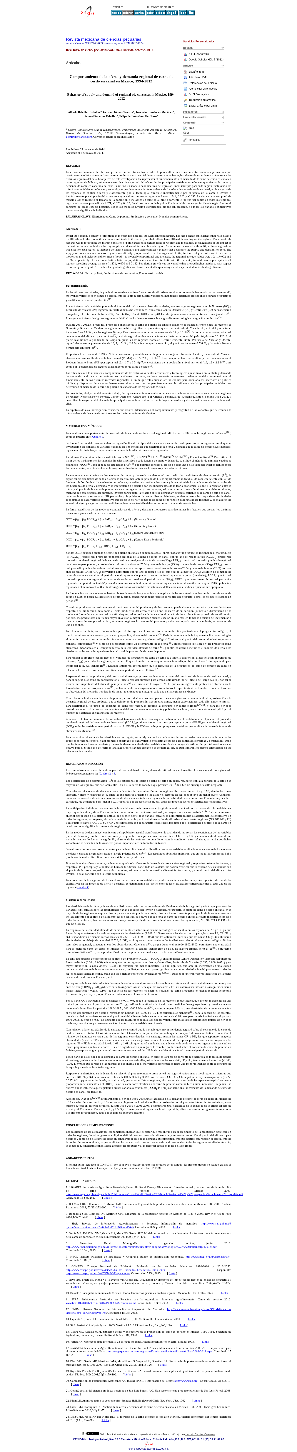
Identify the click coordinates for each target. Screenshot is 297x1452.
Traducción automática (202, 100)
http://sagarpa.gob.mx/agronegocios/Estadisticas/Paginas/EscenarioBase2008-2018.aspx (160, 1351)
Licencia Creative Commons (200, 1434)
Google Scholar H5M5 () (206, 59)
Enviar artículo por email (203, 105)
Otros (191, 128)
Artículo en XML (198, 77)
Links (107, 1197)
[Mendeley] (185, 128)
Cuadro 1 (97, 436)
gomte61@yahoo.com (79, 136)
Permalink (194, 139)
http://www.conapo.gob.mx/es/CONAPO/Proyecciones (98, 1273)
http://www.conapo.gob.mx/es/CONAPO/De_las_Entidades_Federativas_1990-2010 (115, 1269)
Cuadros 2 (105, 773)
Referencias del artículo (203, 83)
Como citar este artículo (203, 88)
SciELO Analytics (199, 53)
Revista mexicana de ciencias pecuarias (103, 39)
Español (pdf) (197, 71)
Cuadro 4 (82, 887)
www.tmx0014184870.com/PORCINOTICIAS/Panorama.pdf (101, 1303)
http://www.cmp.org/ (186, 1380)
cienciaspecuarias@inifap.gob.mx (148, 1448)
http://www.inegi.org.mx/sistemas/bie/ (208, 1256)
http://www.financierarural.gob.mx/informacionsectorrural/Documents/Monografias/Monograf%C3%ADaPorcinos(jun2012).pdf (141, 1246)
